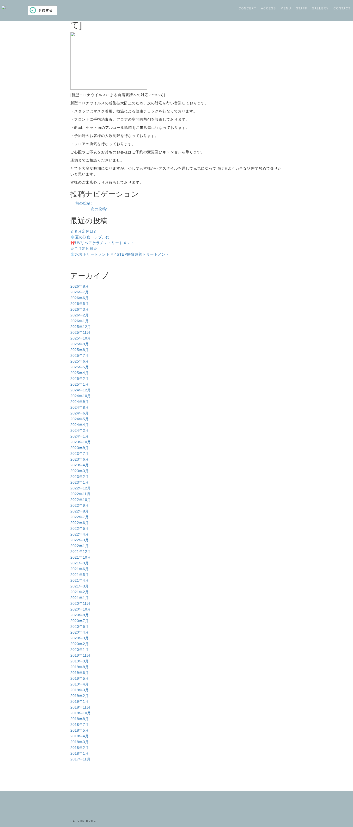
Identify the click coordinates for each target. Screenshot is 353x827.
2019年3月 (79, 690)
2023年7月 (79, 453)
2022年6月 (79, 523)
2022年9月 (79, 505)
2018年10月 (80, 713)
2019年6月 (79, 673)
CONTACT (342, 8)
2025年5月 (79, 367)
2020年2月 (79, 644)
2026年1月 (79, 321)
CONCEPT (247, 8)
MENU (286, 8)
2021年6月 (79, 569)
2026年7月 (79, 292)
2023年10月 (80, 442)
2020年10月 (80, 609)
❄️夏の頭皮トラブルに (90, 237)
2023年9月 (79, 448)
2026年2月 (79, 315)
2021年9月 (79, 563)
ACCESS (268, 8)
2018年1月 (79, 753)
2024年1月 (79, 436)
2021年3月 (79, 586)
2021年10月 (80, 557)
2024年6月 (79, 413)
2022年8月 (79, 511)
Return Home (83, 821)
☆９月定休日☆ (83, 231)
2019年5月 (79, 678)
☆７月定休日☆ (83, 249)
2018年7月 (79, 724)
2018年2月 (79, 748)
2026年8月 (79, 286)
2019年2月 (79, 696)
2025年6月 (79, 361)
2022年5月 (79, 528)
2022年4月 (79, 534)
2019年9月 (79, 661)
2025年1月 (79, 384)
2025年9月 (79, 344)
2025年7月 (79, 355)
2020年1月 (79, 650)
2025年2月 (79, 378)
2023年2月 (79, 477)
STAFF (301, 8)
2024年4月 (79, 425)
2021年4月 (79, 580)
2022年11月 (80, 494)
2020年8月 (79, 615)
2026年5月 (79, 304)
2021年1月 (79, 598)
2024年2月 (79, 430)
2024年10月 (80, 396)
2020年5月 (79, 626)
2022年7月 (79, 517)
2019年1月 (79, 701)
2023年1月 (79, 482)
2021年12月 (80, 551)
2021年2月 (79, 592)
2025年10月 (80, 338)
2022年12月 (80, 488)
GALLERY (320, 8)
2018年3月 (79, 742)
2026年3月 (79, 309)
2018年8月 (79, 719)
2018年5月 (79, 730)
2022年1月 (79, 546)
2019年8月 (79, 667)
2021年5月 (79, 575)
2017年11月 (80, 759)
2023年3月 (79, 471)
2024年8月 (79, 407)
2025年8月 (79, 350)
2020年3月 (79, 638)
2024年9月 (79, 402)
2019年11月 (80, 655)
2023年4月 (79, 465)
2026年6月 (79, 298)
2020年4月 (79, 632)
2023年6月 (79, 459)
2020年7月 (79, 621)
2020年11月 (80, 603)
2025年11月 (80, 332)
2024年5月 (79, 419)
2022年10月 (80, 500)
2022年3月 (79, 540)
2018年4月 (79, 736)
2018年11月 (80, 707)
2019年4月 (79, 684)
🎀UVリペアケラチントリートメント (102, 243)
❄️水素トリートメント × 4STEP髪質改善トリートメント (119, 254)
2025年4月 (79, 373)
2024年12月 (80, 390)
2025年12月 (80, 327)
